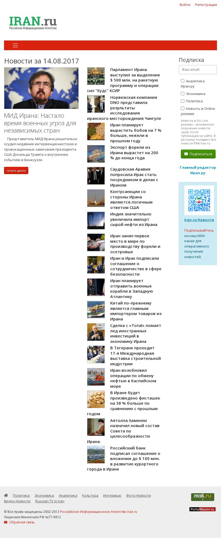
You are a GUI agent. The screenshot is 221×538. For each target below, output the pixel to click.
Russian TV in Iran (49, 501)
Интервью (112, 495)
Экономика (195, 93)
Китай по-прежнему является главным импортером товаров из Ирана (135, 311)
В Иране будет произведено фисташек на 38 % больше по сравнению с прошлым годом (123, 403)
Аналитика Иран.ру (193, 84)
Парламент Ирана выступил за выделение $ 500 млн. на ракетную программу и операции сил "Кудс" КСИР (123, 80)
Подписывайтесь (199, 230)
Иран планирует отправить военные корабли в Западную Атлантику (131, 288)
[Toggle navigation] (15, 45)
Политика (194, 101)
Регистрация (206, 4)
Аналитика (68, 495)
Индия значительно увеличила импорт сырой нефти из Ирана (133, 219)
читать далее (16, 170)
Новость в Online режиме (198, 111)
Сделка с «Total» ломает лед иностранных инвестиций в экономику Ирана (135, 333)
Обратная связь (21, 522)
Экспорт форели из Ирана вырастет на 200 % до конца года (134, 152)
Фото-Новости (138, 495)
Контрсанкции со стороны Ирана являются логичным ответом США (131, 199)
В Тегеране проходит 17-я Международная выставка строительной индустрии (135, 355)
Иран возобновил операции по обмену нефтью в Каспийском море (133, 378)
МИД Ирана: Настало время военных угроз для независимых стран (40, 122)
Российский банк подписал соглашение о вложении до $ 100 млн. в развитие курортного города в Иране (123, 458)
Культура (90, 495)
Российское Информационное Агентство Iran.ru (98, 511)
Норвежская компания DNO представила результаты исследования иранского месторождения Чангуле (124, 107)
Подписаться (200, 153)
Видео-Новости (17, 501)
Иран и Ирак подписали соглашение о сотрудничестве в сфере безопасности (135, 266)
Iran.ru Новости (199, 219)
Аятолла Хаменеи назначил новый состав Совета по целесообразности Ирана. (123, 431)
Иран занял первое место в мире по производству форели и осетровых (135, 243)
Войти (185, 4)
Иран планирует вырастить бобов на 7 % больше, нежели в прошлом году (135, 132)
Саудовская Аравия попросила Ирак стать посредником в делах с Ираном (134, 177)
